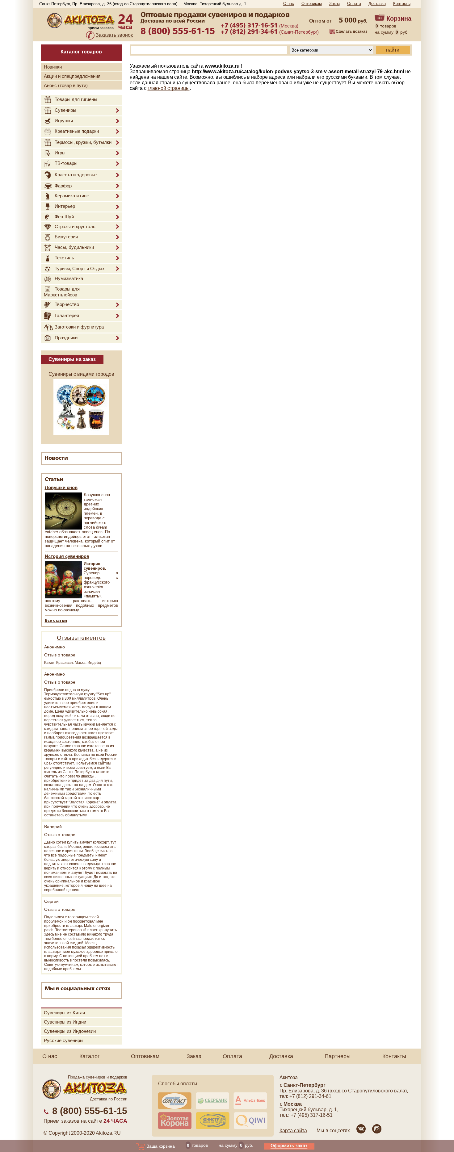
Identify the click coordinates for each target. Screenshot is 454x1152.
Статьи (54, 479)
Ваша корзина (160, 1146)
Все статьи (56, 621)
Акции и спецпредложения (72, 76)
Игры (60, 152)
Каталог (89, 1056)
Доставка (377, 3)
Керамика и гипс (72, 195)
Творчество (67, 304)
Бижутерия (66, 236)
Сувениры (65, 110)
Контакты (401, 3)
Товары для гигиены (76, 99)
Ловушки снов (61, 487)
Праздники (66, 337)
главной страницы (169, 88)
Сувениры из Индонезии (70, 1031)
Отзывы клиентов (81, 638)
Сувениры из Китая (64, 1012)
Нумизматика (69, 278)
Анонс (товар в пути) (66, 85)
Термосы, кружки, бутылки (83, 142)
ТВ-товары (66, 163)
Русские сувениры (63, 1040)
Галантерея (67, 315)
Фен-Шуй (64, 216)
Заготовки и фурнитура (79, 327)
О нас (288, 3)
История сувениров (67, 556)
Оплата (354, 3)
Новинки (53, 66)
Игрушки (64, 120)
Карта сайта (293, 1130)
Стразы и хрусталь (75, 226)
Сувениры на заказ (72, 359)
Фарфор (63, 185)
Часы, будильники (74, 247)
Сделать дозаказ (351, 31)
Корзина (398, 18)
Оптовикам (311, 3)
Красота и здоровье (76, 174)
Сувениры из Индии (65, 1021)
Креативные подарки (77, 131)
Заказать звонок (114, 35)
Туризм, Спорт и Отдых (80, 268)
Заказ (334, 3)
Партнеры (338, 1056)
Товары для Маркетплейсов (62, 291)
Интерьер (65, 206)
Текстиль (64, 257)
